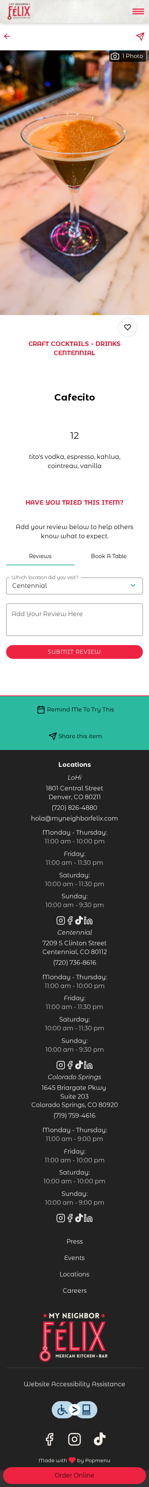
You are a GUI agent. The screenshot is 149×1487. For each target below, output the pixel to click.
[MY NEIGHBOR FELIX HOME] (40, 11)
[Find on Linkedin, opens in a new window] (88, 921)
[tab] (40, 556)
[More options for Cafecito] (127, 327)
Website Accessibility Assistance (74, 1384)
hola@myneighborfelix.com (74, 818)
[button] (9, 36)
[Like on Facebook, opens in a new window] (49, 1441)
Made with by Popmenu (58, 1459)
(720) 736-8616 (74, 962)
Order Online (74, 1475)
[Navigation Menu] (138, 11)
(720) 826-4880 (74, 807)
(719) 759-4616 (74, 1115)
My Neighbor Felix (74, 1337)
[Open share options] (140, 36)
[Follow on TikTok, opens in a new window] (100, 1441)
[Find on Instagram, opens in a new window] (74, 1441)
